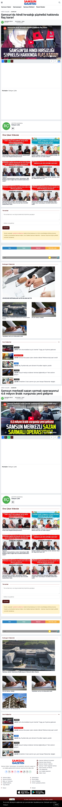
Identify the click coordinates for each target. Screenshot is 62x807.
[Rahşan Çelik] (6, 126)
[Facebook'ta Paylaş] (3, 61)
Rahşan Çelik (16, 125)
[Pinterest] (12, 771)
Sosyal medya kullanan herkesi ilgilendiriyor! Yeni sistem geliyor (34, 373)
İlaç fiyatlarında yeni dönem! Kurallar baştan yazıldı (32, 365)
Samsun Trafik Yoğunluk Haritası (48, 765)
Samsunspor (17, 7)
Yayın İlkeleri (6, 784)
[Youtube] (21, 771)
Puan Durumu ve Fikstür (45, 767)
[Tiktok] (24, 771)
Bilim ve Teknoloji (7, 781)
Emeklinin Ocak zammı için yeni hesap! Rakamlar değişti (34, 381)
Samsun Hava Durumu (45, 762)
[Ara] (59, 3)
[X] (9, 771)
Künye (4, 788)
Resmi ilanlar (35, 779)
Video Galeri (5, 11)
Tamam (56, 804)
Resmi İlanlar (40, 7)
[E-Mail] (13, 128)
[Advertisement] (31, 75)
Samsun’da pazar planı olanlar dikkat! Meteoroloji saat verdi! (36, 357)
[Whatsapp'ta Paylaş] (8, 61)
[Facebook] (6, 771)
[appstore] (24, 792)
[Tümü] (59, 342)
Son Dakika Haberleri (45, 771)
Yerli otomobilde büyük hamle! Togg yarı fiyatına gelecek (35, 349)
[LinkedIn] (18, 771)
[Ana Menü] (2, 2)
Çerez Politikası (36, 781)
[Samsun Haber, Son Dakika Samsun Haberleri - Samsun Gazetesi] (30, 2)
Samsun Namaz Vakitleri (45, 764)
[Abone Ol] (59, 61)
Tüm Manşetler (43, 769)
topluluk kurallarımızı (18, 233)
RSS (12, 799)
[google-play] (38, 792)
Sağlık (16, 363)
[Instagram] (15, 771)
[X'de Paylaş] (5, 61)
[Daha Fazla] (12, 61)
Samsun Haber (6, 7)
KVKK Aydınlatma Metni (38, 783)
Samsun (13, 11)
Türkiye (17, 347)
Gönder (6, 227)
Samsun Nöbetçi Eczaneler (46, 760)
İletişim (34, 788)
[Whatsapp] (30, 771)
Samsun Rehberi (28, 7)
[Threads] (27, 771)
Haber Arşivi (42, 773)
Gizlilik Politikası (7, 783)
